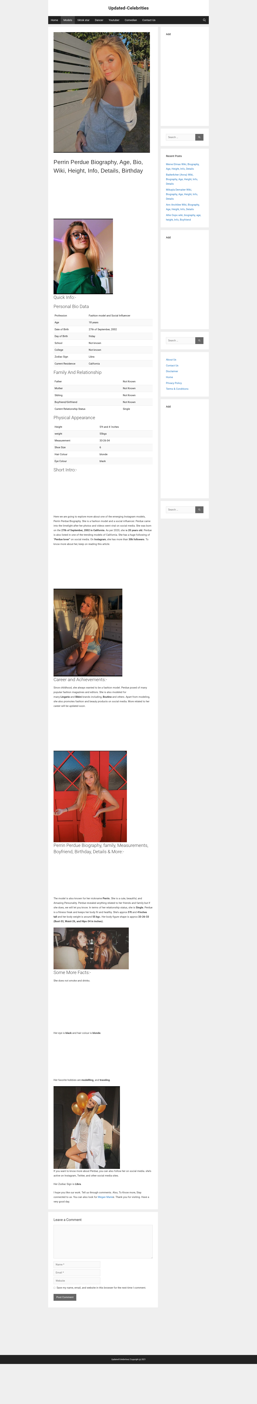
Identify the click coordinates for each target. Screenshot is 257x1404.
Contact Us (148, 20)
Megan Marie (105, 1197)
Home (54, 20)
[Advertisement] (103, 199)
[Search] (199, 137)
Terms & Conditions (177, 388)
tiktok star (84, 20)
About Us (171, 359)
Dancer (99, 20)
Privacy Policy (174, 383)
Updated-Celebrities (128, 8)
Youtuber (114, 20)
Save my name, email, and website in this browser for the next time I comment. (101, 1287)
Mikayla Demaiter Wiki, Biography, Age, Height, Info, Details (182, 194)
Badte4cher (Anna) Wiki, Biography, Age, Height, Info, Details (182, 179)
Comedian (131, 20)
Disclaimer (172, 371)
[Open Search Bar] (204, 20)
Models (67, 20)
